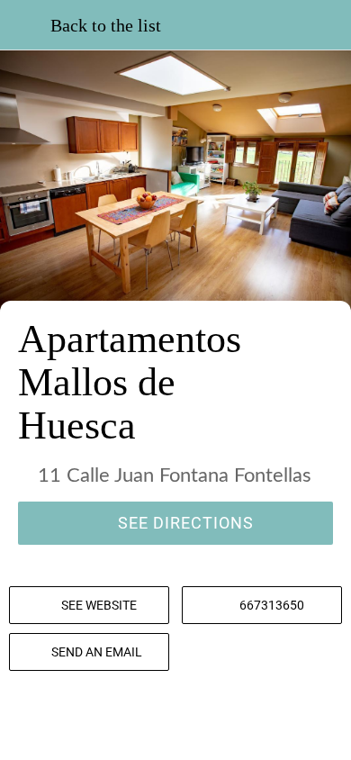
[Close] (25, 25)
